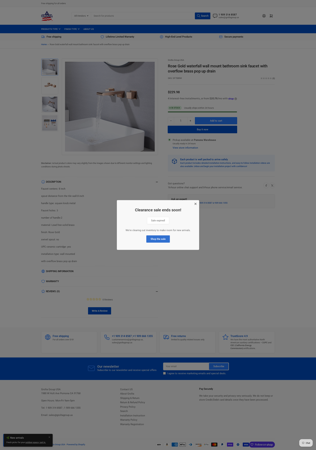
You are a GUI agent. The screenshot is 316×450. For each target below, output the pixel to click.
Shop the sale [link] (158, 239)
